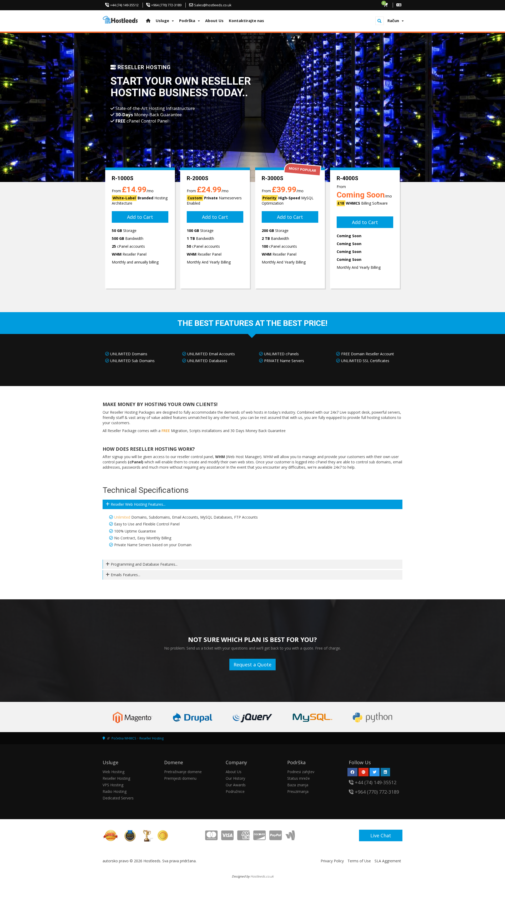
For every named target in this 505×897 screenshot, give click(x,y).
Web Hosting (113, 771)
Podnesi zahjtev (300, 771)
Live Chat (380, 835)
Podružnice (235, 791)
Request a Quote (252, 664)
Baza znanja (297, 784)
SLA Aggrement (388, 860)
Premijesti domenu (180, 778)
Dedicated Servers (118, 797)
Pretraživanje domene (183, 771)
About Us (233, 771)
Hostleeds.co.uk (262, 876)
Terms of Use (359, 860)
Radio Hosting (115, 791)
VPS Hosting (113, 784)
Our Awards (236, 784)
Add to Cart (140, 217)
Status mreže (298, 778)
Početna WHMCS (124, 738)
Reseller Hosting (151, 738)
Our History (235, 778)
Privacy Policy (332, 860)
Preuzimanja (298, 791)
